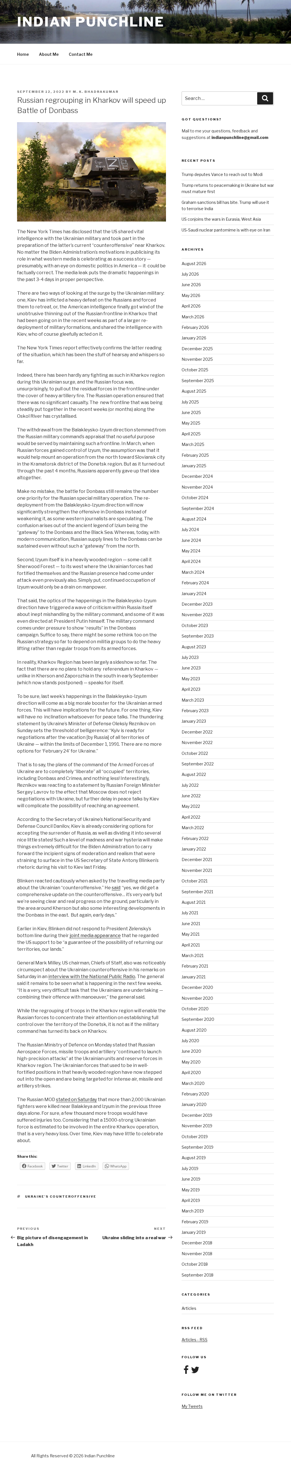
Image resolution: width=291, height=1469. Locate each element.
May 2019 (191, 1189)
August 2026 (194, 263)
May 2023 (191, 678)
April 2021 (191, 945)
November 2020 (197, 998)
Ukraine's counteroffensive (61, 1196)
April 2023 (191, 689)
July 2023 (190, 657)
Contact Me (81, 54)
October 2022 (195, 753)
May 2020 (191, 1062)
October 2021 (194, 880)
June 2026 (191, 284)
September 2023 (198, 636)
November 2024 (197, 487)
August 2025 (194, 391)
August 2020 (194, 1030)
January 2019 (194, 1232)
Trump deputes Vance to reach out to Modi (222, 174)
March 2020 (193, 1083)
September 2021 (197, 891)
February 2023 (195, 710)
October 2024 (195, 497)
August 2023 (194, 646)
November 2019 (197, 1125)
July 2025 (190, 401)
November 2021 (197, 870)
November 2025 (197, 359)
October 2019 (195, 1136)
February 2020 (195, 1093)
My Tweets (192, 1406)
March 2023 (193, 700)
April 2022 (191, 817)
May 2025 (191, 423)
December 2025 (197, 348)
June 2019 (191, 1179)
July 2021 (190, 912)
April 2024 (191, 561)
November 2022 (197, 742)
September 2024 (198, 508)
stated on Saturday (76, 1099)
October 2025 (195, 369)
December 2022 (197, 732)
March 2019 (193, 1210)
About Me (49, 54)
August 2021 (193, 902)
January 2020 (194, 1104)
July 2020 (190, 1040)
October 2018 (195, 1264)
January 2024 (194, 593)
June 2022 (191, 795)
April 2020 (191, 1072)
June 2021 (191, 923)
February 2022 (195, 838)
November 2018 (197, 1253)
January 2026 (194, 337)
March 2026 (193, 316)
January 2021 (193, 976)
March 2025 (193, 444)
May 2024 (191, 550)
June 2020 (191, 1051)
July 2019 (190, 1168)
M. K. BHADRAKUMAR (96, 92)
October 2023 (195, 625)
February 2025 (195, 455)
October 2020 (195, 1008)
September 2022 (198, 763)
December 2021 (197, 859)
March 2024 (193, 572)
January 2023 (194, 721)
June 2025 (191, 412)
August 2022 (194, 774)
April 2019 (191, 1200)
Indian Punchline (90, 22)
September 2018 (197, 1275)
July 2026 (190, 274)
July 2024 (190, 529)
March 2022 (193, 827)
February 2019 (195, 1221)
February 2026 (195, 327)
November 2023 (197, 614)
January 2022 (194, 849)
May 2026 (191, 295)
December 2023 (197, 604)
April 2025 (191, 433)
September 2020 (198, 1019)
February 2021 (195, 966)
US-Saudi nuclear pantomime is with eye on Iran (226, 230)
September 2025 (198, 380)
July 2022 (190, 785)
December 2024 (197, 476)
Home (23, 54)
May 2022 (191, 806)
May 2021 (190, 934)
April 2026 (191, 306)
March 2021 (192, 955)
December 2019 (197, 1115)
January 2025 (194, 465)
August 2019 (194, 1157)
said (116, 887)
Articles (189, 1308)
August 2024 (194, 519)
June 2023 (191, 667)
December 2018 (197, 1242)
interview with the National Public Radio (91, 976)
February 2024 (195, 582)
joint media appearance (95, 935)
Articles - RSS (194, 1339)
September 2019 (197, 1147)
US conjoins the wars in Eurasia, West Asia (221, 219)
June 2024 (191, 540)
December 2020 (197, 987)
